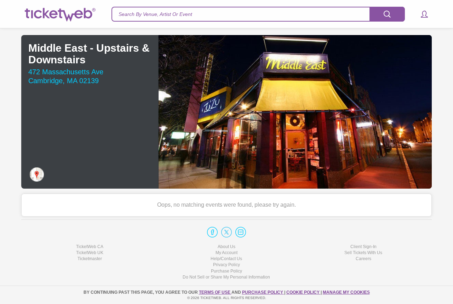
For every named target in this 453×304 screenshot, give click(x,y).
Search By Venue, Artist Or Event (155, 14)
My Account (226, 252)
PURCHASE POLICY (263, 292)
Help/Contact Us (226, 258)
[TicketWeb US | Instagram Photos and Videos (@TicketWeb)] (240, 232)
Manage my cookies (346, 292)
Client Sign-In (363, 246)
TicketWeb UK (89, 252)
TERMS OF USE (215, 292)
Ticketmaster (90, 258)
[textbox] (258, 14)
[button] (421, 14)
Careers (363, 258)
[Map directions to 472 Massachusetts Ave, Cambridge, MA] (37, 174)
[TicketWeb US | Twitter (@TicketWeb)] (226, 232)
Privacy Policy (226, 264)
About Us (226, 246)
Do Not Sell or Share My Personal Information (226, 277)
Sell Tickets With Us (363, 252)
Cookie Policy (303, 292)
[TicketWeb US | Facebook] (212, 232)
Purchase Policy (226, 271)
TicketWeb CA (89, 246)
